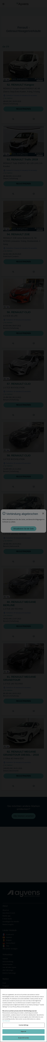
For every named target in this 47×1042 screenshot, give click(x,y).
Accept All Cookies (23, 1038)
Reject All (23, 1031)
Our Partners (6, 1021)
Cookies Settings (23, 1025)
